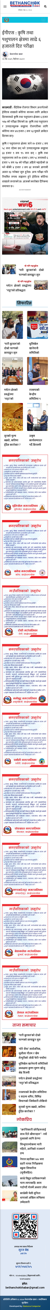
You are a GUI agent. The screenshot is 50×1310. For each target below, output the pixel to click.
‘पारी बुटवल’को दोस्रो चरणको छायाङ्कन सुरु (12, 348)
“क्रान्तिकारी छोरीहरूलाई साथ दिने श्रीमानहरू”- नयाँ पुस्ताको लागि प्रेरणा (33, 1134)
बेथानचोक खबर (16, 54)
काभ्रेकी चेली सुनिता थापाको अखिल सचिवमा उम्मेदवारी (32, 1198)
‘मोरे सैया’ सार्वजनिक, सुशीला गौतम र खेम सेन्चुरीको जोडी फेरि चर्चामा (32, 1053)
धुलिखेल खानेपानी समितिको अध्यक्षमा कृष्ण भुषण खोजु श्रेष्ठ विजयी (33, 1068)
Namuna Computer (32, 1306)
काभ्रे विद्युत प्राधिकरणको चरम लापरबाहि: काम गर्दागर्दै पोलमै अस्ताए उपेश (33, 1183)
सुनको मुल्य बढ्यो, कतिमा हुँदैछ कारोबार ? (12, 440)
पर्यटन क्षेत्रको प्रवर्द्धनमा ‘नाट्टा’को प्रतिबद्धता (11, 397)
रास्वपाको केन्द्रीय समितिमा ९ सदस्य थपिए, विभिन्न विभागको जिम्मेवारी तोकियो (33, 1096)
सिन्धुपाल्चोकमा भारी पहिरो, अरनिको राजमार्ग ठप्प (32, 1149)
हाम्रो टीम (23, 1253)
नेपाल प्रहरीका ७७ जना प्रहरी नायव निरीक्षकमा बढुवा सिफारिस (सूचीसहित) (32, 1166)
